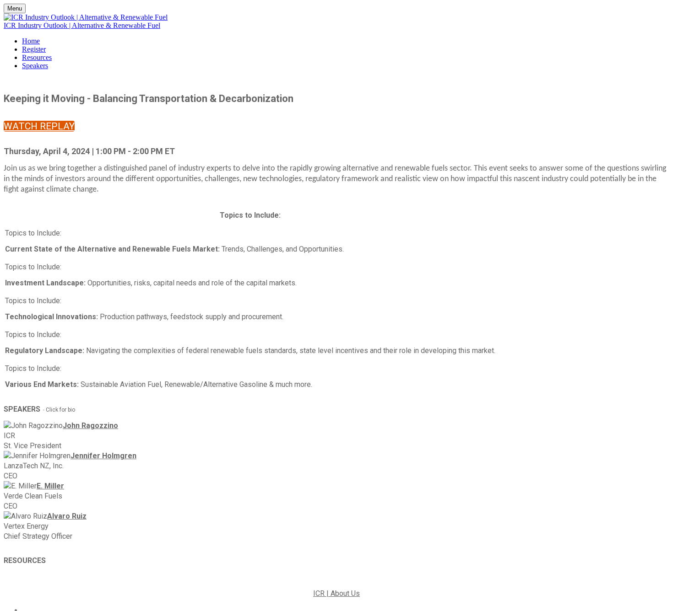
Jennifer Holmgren (103, 455)
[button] (39, 126)
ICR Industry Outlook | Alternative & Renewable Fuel (82, 25)
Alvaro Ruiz (67, 516)
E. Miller (50, 486)
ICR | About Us (336, 593)
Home (31, 41)
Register (34, 49)
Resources (37, 57)
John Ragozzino (90, 425)
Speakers (35, 66)
